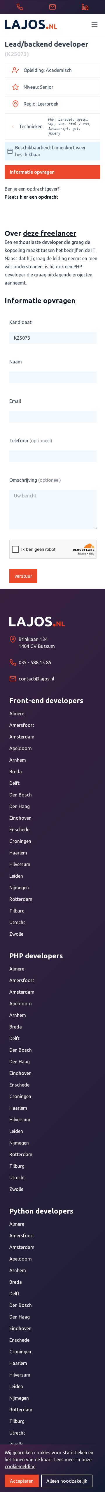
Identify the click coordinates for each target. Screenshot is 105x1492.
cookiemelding (20, 1466)
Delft (14, 783)
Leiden (16, 876)
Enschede (19, 829)
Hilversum (19, 864)
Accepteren (22, 1481)
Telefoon (30, 440)
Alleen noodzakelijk (66, 1481)
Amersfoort (21, 725)
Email (15, 401)
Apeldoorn (20, 748)
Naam (15, 361)
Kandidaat (20, 322)
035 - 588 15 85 (35, 662)
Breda (15, 771)
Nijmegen (19, 887)
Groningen (20, 841)
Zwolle (16, 934)
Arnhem (17, 760)
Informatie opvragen (32, 172)
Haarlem (18, 852)
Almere (16, 713)
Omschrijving (35, 480)
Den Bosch (20, 794)
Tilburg (16, 910)
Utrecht (17, 922)
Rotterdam (20, 899)
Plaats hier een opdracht (31, 197)
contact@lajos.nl (36, 678)
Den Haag (19, 806)
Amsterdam (21, 736)
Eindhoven (20, 818)
